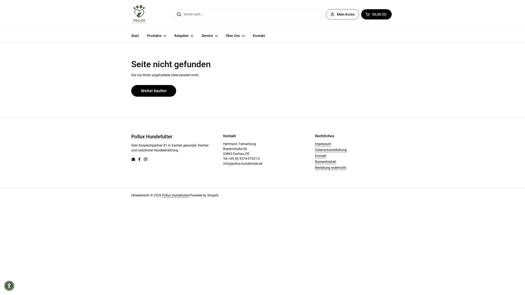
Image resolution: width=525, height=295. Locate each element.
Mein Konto (346, 14)
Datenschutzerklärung (331, 150)
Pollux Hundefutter (175, 195)
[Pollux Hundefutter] (139, 14)
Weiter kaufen (154, 90)
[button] (376, 14)
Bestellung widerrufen (330, 168)
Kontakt (320, 156)
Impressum (323, 144)
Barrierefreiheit (325, 162)
